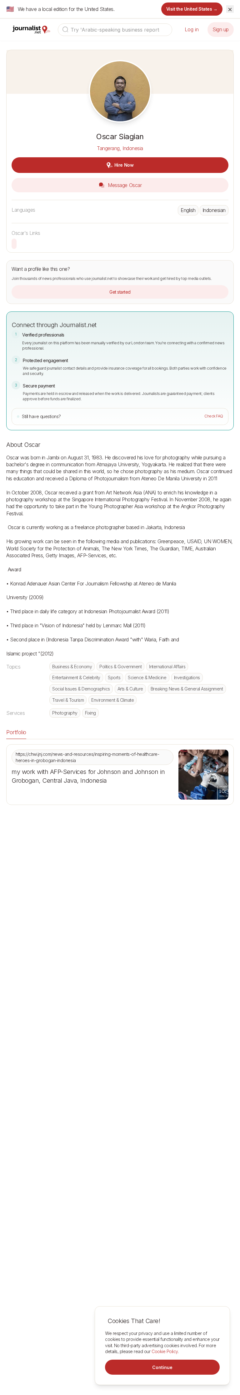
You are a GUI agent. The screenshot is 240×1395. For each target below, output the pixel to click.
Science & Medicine (147, 677)
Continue (162, 1367)
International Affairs (167, 666)
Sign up (220, 29)
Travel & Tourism (68, 700)
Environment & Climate (112, 700)
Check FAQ (213, 416)
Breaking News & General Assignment (187, 688)
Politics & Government (120, 666)
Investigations (187, 677)
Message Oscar (124, 185)
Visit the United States (192, 9)
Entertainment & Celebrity (76, 677)
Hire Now (123, 165)
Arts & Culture (130, 688)
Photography (65, 712)
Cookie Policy (165, 1351)
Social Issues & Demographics (81, 688)
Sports (114, 677)
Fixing (90, 712)
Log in (192, 29)
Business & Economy (72, 666)
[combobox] (115, 29)
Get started (120, 292)
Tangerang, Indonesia (120, 148)
